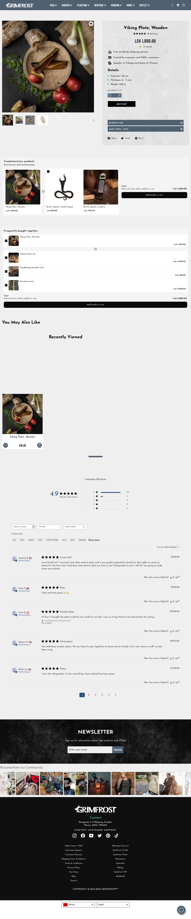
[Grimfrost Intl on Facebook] (83, 836)
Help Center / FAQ (74, 846)
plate (72, 540)
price (64, 540)
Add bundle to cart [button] (154, 195)
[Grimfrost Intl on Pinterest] (108, 836)
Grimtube (120, 863)
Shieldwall (120, 876)
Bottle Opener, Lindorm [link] (94, 207)
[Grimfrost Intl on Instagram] (74, 836)
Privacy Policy (73, 868)
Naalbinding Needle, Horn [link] (32, 268)
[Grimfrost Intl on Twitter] (100, 836)
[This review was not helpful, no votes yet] (176, 577)
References (120, 859)
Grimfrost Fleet (120, 855)
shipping (82, 540)
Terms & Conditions (74, 863)
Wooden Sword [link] (27, 281)
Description (116, 123)
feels (40, 540)
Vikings (120, 868)
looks (22, 540)
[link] (22, 187)
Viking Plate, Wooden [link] (15, 207)
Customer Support (73, 850)
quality (31, 540)
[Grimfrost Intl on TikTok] (116, 836)
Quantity (115, 90)
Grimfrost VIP (120, 872)
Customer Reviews (73, 855)
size (14, 540)
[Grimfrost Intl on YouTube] (91, 836)
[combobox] (49, 526)
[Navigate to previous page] (75, 695)
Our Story (73, 872)
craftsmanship (52, 540)
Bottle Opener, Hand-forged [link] (59, 207)
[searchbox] (21, 527)
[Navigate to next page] (115, 695)
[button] (4, 783)
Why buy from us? (120, 846)
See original (46, 623)
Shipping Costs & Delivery (74, 859)
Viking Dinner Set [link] (28, 254)
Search (74, 881)
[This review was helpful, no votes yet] (171, 577)
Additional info (119, 129)
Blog (74, 876)
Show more (94, 540)
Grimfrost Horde (120, 850)
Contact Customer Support (95, 830)
